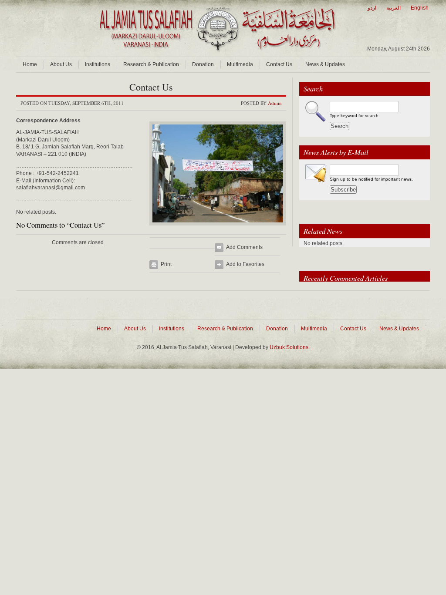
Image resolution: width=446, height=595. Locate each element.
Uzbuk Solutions (289, 347)
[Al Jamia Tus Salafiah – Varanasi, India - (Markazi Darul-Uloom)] (217, 50)
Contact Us (279, 64)
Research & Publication (151, 64)
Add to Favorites (245, 264)
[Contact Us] (217, 228)
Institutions (97, 64)
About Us (61, 64)
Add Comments (244, 247)
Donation (203, 64)
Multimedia (240, 64)
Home (30, 64)
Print (166, 264)
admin (275, 103)
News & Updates (325, 64)
